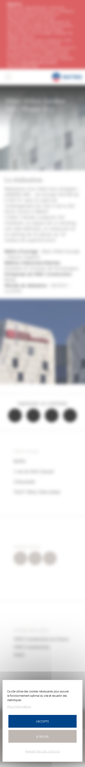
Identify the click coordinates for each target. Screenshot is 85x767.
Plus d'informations (19, 706)
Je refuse (42, 736)
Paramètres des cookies (42, 751)
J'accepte (42, 721)
